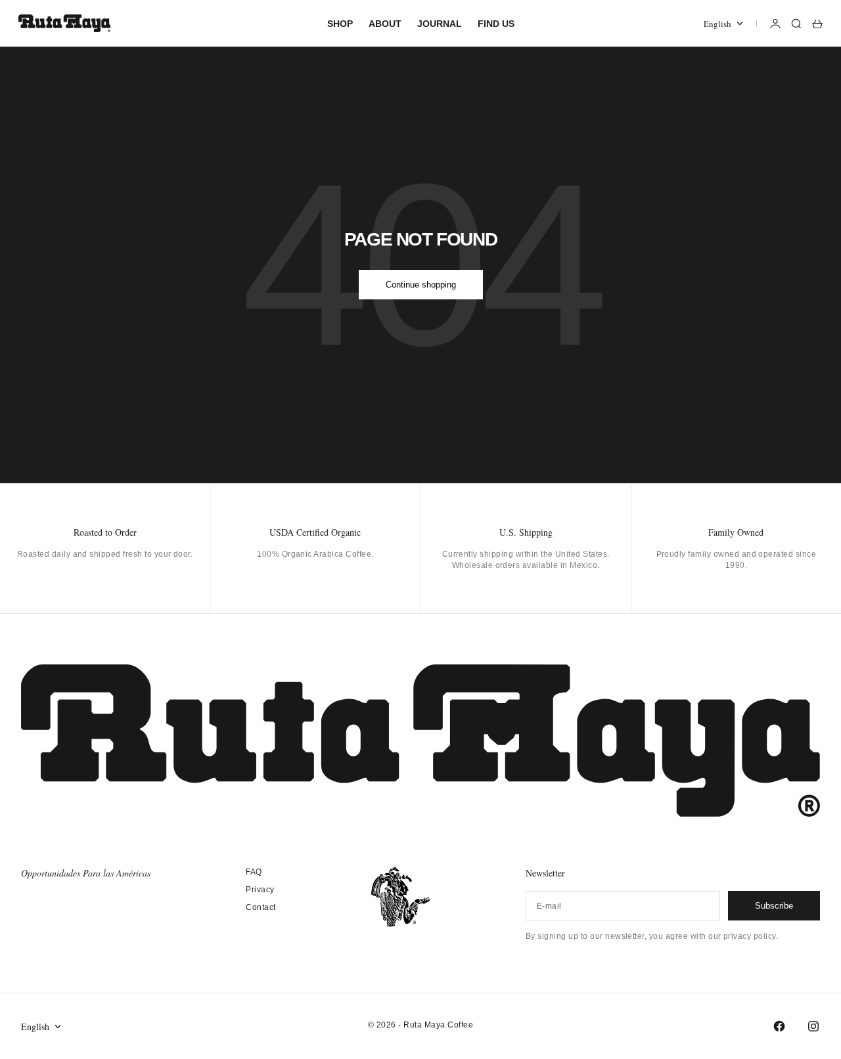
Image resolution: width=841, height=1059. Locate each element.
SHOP (340, 23)
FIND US (496, 23)
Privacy (260, 889)
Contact (260, 907)
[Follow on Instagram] (813, 1026)
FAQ (253, 871)
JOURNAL (439, 23)
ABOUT (385, 23)
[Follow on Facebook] (779, 1026)
